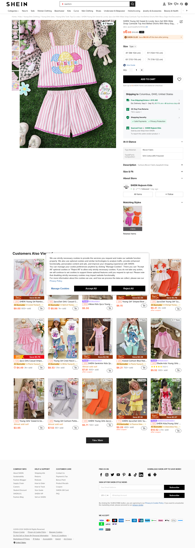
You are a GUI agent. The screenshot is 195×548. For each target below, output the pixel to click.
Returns (38, 477)
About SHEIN (18, 473)
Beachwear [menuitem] (59, 11)
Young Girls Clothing (31, 17)
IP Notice (36, 539)
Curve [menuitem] (76, 11)
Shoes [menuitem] (98, 11)
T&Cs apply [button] (135, 112)
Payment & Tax (62, 477)
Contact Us (60, 473)
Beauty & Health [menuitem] (171, 11)
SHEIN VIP (39, 494)
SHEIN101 (17, 494)
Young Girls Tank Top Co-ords (68, 17)
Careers (16, 487)
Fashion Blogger (19, 480)
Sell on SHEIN (40, 497)
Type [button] (131, 46)
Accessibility (47, 539)
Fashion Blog (18, 497)
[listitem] (132, 218)
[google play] (155, 476)
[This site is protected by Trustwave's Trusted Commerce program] (101, 529)
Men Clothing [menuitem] (87, 11)
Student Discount (20, 490)
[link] (169, 4)
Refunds (38, 480)
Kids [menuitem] (69, 11)
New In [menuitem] (25, 11)
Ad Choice (68, 539)
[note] (29, 298)
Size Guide (39, 490)
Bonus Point (61, 480)
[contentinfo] (142, 522)
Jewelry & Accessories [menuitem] (152, 11)
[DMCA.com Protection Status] (107, 529)
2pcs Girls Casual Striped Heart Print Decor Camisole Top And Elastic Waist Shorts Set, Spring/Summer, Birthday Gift (29, 361)
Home (14, 17)
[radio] (133, 52)
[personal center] (164, 4)
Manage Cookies (55, 532)
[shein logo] (16, 4)
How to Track (40, 487)
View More (97, 440)
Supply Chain (18, 483)
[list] (122, 475)
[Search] (132, 4)
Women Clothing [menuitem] (44, 11)
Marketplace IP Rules (21, 539)
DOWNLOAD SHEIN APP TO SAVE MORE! (164, 469)
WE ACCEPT (104, 515)
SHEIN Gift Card (62, 490)
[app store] (149, 476)
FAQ (57, 494)
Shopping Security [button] (138, 117)
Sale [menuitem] (33, 11)
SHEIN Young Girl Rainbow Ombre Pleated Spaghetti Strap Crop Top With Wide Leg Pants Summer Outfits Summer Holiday (29, 301)
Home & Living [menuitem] (134, 11)
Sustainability (18, 477)
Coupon (59, 487)
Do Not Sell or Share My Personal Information (31, 536)
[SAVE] (179, 79)
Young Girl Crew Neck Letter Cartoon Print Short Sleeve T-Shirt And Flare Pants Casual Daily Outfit (64, 361)
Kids (20, 17)
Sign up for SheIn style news (113, 482)
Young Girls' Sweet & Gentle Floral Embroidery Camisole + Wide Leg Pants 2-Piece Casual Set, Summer (29, 421)
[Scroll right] (187, 11)
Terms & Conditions (59, 536)
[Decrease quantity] (131, 70)
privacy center (137, 505)
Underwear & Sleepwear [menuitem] (114, 11)
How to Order (40, 483)
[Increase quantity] (142, 70)
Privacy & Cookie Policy (154, 503)
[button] (181, 4)
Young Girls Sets (47, 17)
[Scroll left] (183, 11)
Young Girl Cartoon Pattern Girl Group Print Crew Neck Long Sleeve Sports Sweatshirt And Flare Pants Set (64, 421)
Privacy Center (19, 532)
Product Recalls (62, 483)
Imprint (58, 539)
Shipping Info (40, 473)
